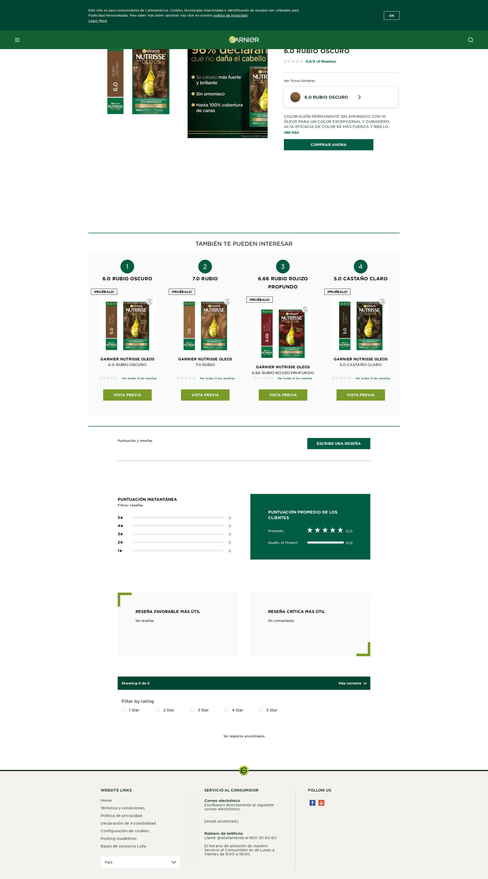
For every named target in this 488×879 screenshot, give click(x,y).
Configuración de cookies (125, 830)
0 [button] (174, 517)
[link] (341, 62)
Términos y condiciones (123, 807)
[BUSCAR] (471, 40)
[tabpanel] (198, 177)
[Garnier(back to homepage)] (244, 40)
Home (106, 800)
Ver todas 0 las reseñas (139, 378)
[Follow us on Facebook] (312, 802)
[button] (353, 683)
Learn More (97, 21)
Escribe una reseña (339, 443)
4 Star (237, 710)
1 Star (134, 710)
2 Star (169, 710)
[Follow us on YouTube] (321, 802)
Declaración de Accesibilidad (128, 823)
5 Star (272, 710)
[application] (140, 862)
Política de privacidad (121, 815)
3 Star (203, 710)
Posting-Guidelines (118, 838)
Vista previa (127, 395)
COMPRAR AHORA (329, 144)
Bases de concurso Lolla (123, 846)
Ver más (291, 132)
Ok (391, 15)
